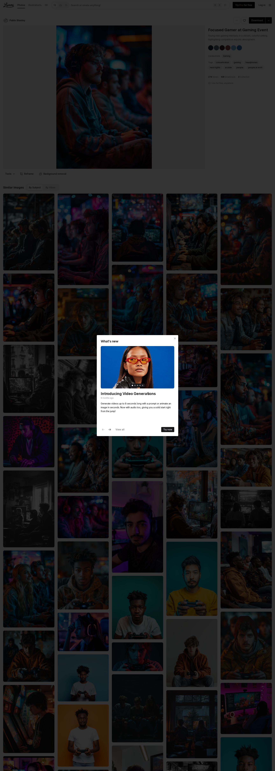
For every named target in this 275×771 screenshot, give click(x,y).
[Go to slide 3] (137, 385)
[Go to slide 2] (135, 385)
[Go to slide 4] (140, 385)
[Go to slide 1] (132, 385)
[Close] (175, 338)
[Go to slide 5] (142, 385)
